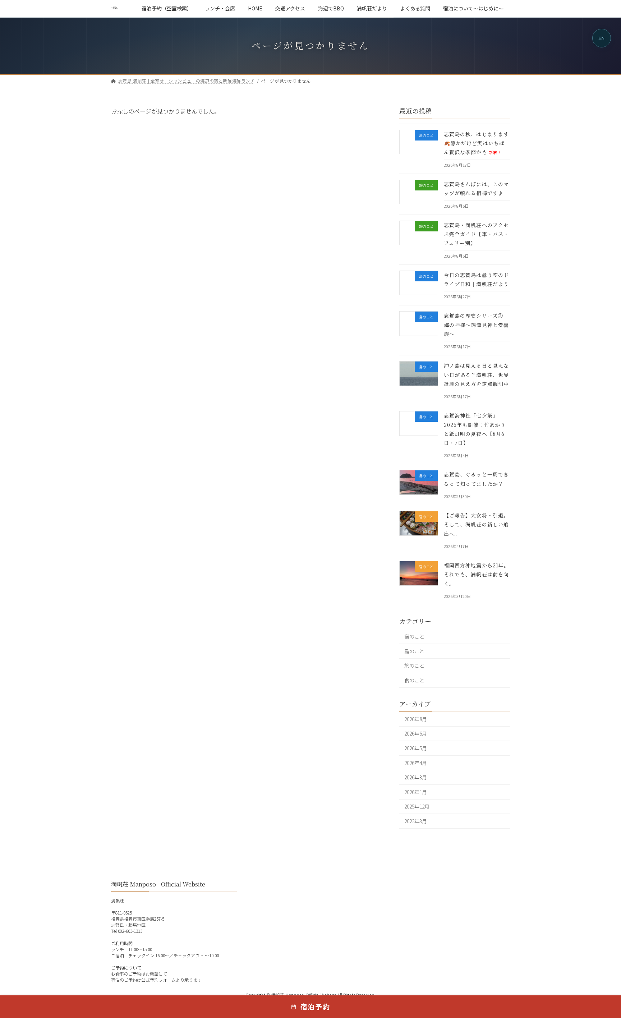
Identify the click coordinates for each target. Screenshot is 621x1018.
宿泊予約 (315, 1006)
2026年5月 (415, 748)
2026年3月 (415, 777)
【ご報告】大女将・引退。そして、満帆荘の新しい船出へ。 (476, 524)
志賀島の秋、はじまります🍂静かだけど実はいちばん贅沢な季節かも (476, 143)
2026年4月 (415, 762)
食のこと (414, 680)
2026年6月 (415, 733)
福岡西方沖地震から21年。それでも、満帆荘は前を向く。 (477, 574)
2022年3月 (415, 820)
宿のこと (414, 636)
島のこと (414, 650)
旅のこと (414, 665)
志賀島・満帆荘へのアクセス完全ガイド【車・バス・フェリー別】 (476, 233)
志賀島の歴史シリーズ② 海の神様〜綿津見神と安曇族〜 (476, 324)
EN (601, 38)
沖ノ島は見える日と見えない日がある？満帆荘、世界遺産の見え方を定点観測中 (476, 374)
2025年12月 (416, 806)
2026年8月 (415, 718)
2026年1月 (415, 791)
